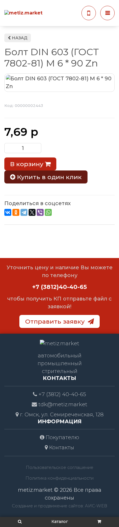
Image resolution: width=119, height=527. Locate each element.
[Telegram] (24, 212)
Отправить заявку (55, 321)
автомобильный (59, 355)
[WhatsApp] (48, 212)
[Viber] (40, 212)
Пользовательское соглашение (59, 467)
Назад (19, 37)
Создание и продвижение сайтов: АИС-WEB (59, 506)
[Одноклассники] (15, 212)
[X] (32, 212)
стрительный (59, 371)
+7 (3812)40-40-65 (59, 286)
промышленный (60, 363)
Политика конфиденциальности (59, 478)
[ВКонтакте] (7, 212)
